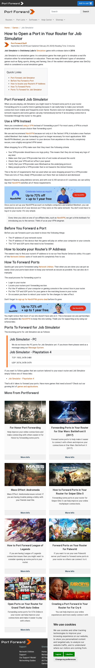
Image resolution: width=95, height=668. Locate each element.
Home (7, 28)
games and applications (27, 386)
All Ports (45, 660)
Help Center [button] (46, 20)
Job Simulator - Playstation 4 (21, 378)
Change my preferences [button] (65, 659)
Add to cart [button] (84, 3)
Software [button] (33, 20)
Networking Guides (27, 660)
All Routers (46, 657)
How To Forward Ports (20, 87)
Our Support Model (27, 657)
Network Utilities (17, 256)
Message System (36, 347)
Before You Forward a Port (22, 81)
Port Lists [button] (21, 20)
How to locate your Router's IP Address (28, 84)
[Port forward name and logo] (12, 3)
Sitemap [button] (60, 20)
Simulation (41, 50)
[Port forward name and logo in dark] (19, 11)
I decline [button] (69, 654)
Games (15, 28)
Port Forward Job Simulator (23, 78)
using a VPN (28, 125)
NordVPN (30, 133)
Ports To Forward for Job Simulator (26, 89)
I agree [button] (58, 654)
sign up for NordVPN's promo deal (33, 299)
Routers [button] (9, 20)
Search (86, 11)
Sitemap (45, 647)
